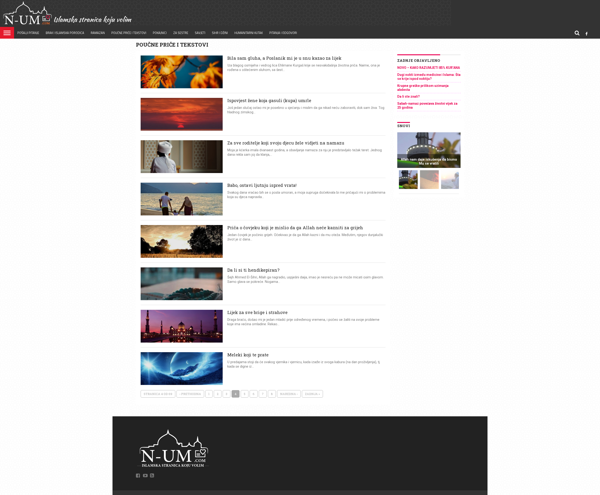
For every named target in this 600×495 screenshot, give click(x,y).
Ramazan (98, 32)
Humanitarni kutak (248, 32)
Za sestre (180, 32)
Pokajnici (160, 32)
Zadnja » (312, 394)
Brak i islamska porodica (65, 32)
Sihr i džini (220, 32)
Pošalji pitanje (28, 32)
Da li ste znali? (408, 96)
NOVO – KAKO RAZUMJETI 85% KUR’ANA (428, 68)
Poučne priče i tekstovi (128, 32)
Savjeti (200, 32)
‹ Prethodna (190, 394)
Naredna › (289, 394)
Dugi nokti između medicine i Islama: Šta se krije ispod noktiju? (429, 77)
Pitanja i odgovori (283, 32)
